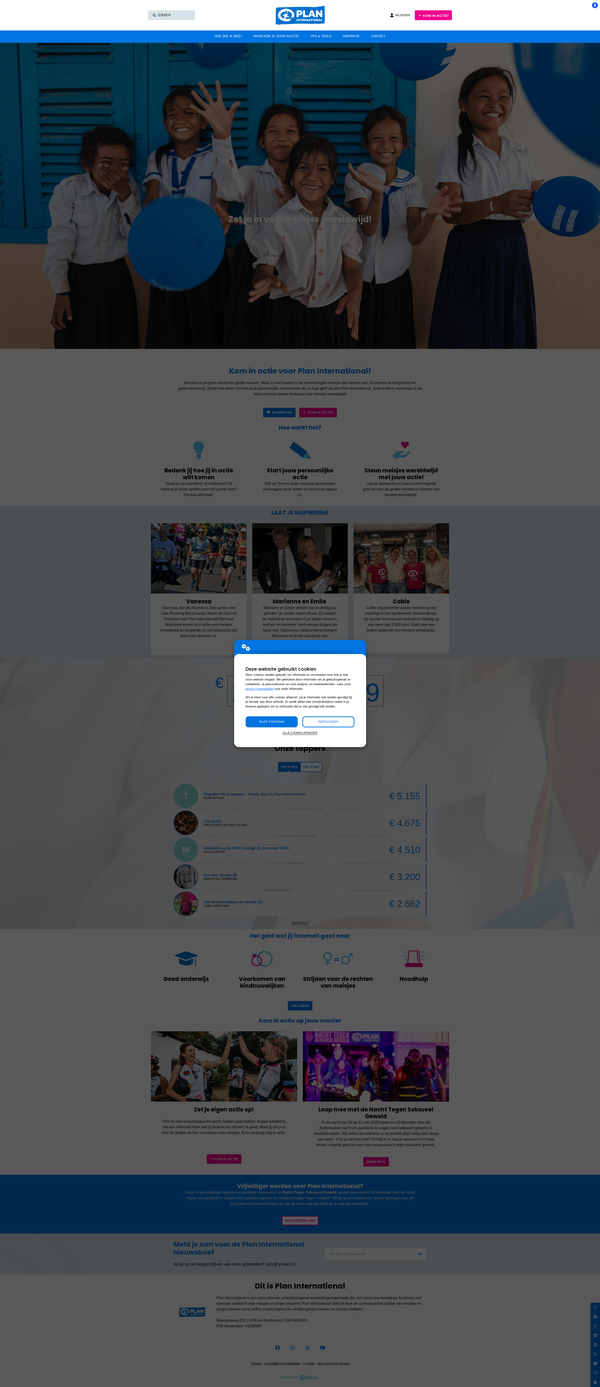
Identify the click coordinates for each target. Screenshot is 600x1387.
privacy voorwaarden (260, 689)
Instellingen (328, 721)
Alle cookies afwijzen (300, 732)
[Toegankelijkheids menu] (595, 5)
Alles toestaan (271, 721)
